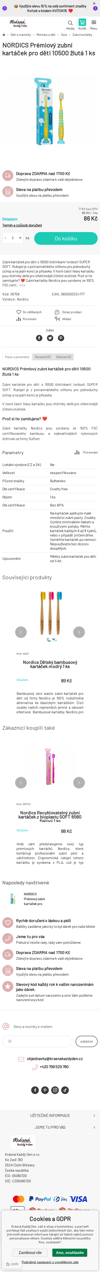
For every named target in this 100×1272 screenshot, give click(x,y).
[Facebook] (35, 1090)
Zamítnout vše (30, 1253)
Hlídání (66, 319)
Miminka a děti (46, 35)
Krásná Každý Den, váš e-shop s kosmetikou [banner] (18, 25)
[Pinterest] (45, 1090)
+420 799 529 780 (54, 1066)
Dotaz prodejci (72, 312)
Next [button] (79, 632)
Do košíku (66, 238)
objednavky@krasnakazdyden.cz (55, 1058)
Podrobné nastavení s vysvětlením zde (50, 1262)
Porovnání (29, 319)
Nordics (23, 299)
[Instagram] (55, 1090)
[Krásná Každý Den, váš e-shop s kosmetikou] (3, 34)
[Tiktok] (65, 1090)
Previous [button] (21, 632)
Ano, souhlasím (70, 1253)
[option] (50, 111)
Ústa (64, 35)
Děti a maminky (21, 35)
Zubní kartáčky (82, 35)
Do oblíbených (32, 312)
